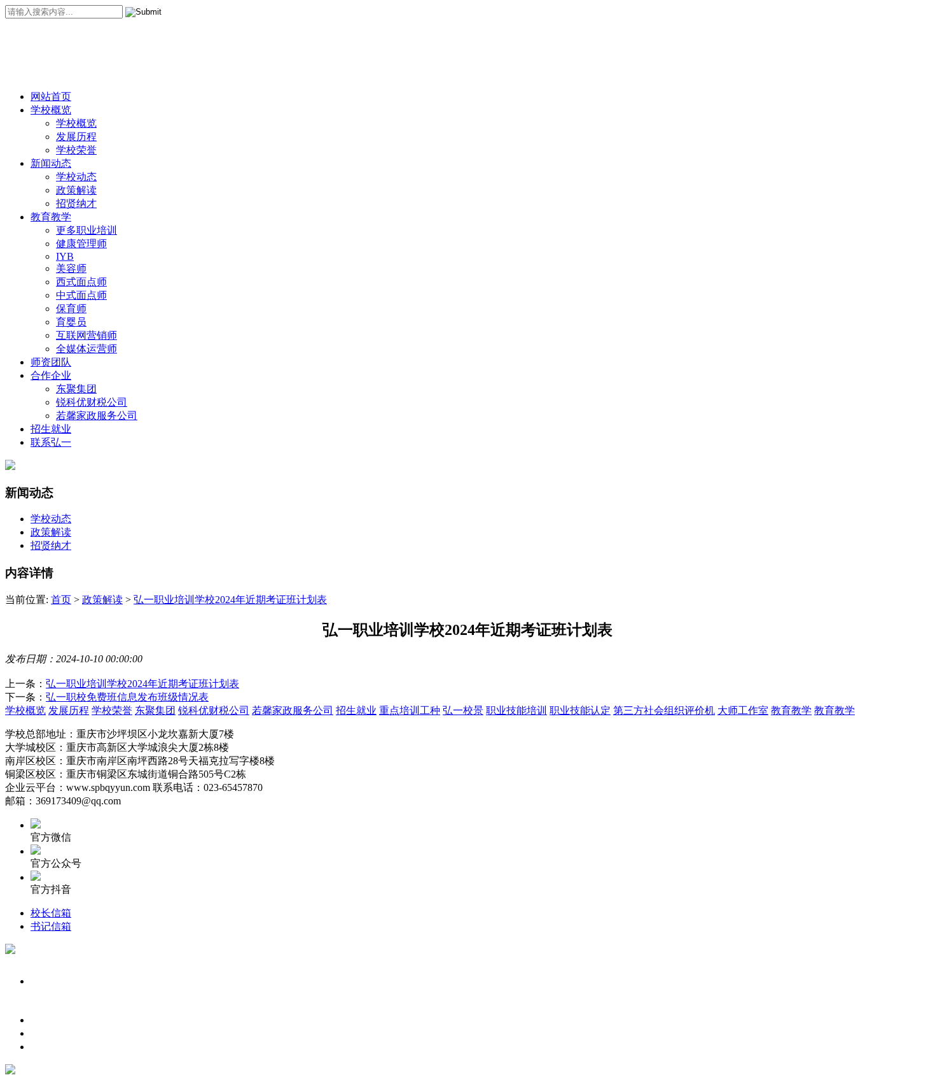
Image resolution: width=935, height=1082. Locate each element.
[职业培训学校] (259, 74)
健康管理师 (81, 243)
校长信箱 (51, 913)
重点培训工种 (409, 710)
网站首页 (51, 96)
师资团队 (51, 362)
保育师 (71, 308)
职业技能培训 (516, 710)
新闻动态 (51, 163)
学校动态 (76, 176)
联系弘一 (51, 442)
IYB (65, 256)
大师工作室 (742, 710)
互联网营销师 (86, 335)
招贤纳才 (76, 203)
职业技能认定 (580, 710)
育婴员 (71, 322)
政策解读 (76, 190)
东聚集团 (76, 388)
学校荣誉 (76, 150)
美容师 (71, 268)
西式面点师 (81, 281)
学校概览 (51, 109)
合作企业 (51, 375)
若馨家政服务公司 (96, 415)
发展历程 (76, 136)
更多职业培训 (86, 230)
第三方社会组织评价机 (664, 710)
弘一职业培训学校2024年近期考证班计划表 (230, 599)
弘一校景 (463, 710)
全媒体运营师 (86, 348)
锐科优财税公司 (91, 402)
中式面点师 (81, 295)
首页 (61, 599)
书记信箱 (51, 926)
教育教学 (51, 216)
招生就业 (51, 429)
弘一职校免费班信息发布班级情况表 (127, 697)
